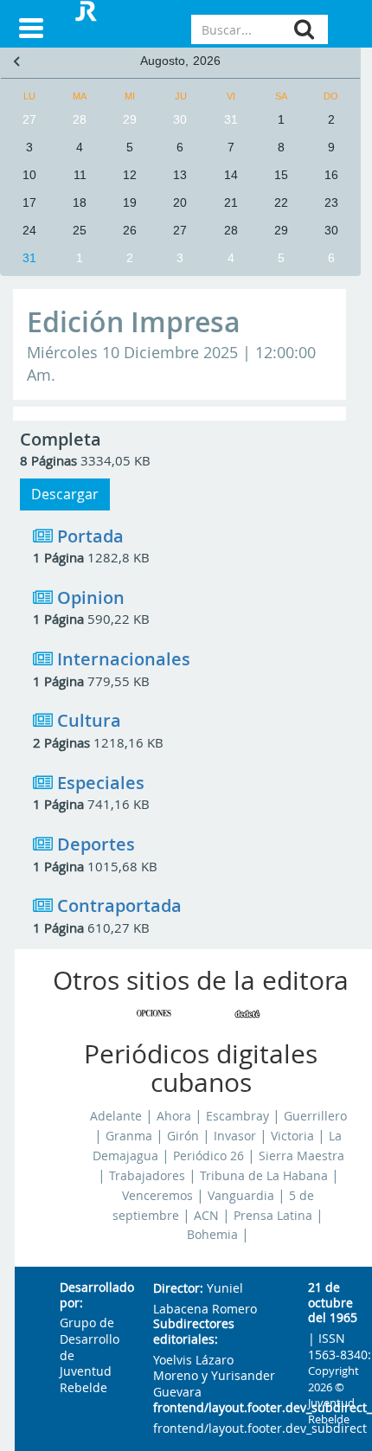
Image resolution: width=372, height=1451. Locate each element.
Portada (90, 536)
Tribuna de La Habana (264, 1176)
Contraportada (119, 905)
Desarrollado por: (92, 1296)
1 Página (58, 557)
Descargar (65, 494)
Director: (178, 1288)
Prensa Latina (273, 1215)
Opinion (91, 597)
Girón (183, 1136)
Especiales (100, 782)
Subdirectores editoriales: (193, 1332)
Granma (129, 1136)
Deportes (96, 844)
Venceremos (157, 1196)
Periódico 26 (208, 1156)
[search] (304, 29)
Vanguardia (241, 1196)
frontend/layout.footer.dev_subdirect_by (216, 1408)
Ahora (174, 1116)
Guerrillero (315, 1116)
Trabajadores (147, 1176)
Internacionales (123, 659)
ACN (206, 1215)
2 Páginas (61, 742)
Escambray (237, 1116)
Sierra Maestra (301, 1156)
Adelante (116, 1116)
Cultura (89, 720)
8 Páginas (48, 460)
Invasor (235, 1136)
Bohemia (212, 1234)
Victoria (292, 1136)
